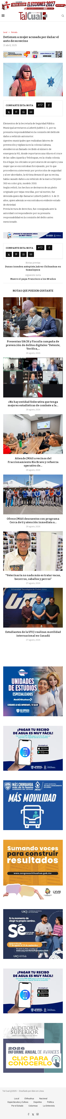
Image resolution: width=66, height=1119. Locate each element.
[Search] (62, 16)
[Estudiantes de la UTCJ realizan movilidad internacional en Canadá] (33, 608)
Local (16, 1098)
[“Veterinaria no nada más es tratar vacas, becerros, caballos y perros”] (33, 551)
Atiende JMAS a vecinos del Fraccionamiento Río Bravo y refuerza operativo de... (33, 462)
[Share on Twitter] (9, 111)
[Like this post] (41, 105)
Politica (50, 1102)
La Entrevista (49, 1106)
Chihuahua (29, 1098)
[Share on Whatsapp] (24, 111)
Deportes (37, 1102)
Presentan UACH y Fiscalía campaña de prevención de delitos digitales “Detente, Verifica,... (33, 345)
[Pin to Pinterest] (16, 111)
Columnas (33, 1106)
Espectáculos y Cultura (18, 1102)
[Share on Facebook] (49, 105)
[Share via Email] (31, 111)
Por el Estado (17, 1106)
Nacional (43, 1098)
